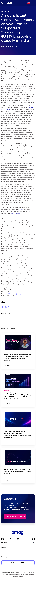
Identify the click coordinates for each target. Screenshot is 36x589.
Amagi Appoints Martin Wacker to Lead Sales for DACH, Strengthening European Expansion (17, 471)
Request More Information (14, 516)
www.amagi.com (16, 213)
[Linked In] (33, 539)
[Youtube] (26, 539)
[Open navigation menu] (33, 3)
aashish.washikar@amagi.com (15, 294)
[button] (28, 3)
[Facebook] (10, 539)
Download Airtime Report (18, 562)
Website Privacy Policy (20, 572)
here (22, 209)
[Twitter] (2, 539)
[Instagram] (18, 539)
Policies (26, 574)
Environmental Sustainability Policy (14, 574)
